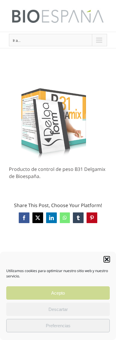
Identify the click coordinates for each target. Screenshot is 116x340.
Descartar (58, 309)
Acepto (58, 292)
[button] (107, 259)
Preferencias (58, 325)
